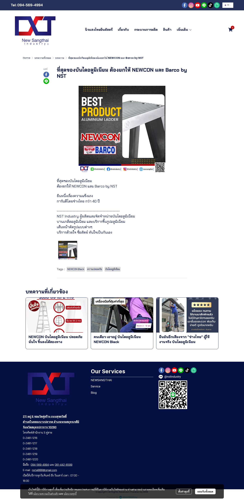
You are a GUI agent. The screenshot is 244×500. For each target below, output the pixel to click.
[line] (204, 5)
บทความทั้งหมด (42, 58)
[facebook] (185, 5)
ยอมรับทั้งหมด (205, 491)
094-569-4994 (40, 465)
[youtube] (197, 5)
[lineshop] (217, 5)
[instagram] (191, 5)
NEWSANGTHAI (101, 380)
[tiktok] (210, 5)
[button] (227, 5)
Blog (94, 392)
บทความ (59, 58)
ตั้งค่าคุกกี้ (184, 491)
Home (26, 58)
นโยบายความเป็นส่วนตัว (45, 493)
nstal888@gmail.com (44, 470)
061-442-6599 (63, 465)
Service (95, 386)
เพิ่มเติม (183, 30)
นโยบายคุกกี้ (70, 493)
